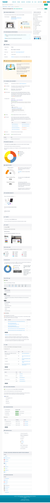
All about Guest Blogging (20, 496)
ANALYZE (46, 4)
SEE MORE (6, 332)
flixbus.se (6, 468)
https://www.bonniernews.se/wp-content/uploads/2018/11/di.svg (16, 330)
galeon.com (6, 480)
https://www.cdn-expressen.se (16, 129)
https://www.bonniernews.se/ (25, 124)
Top (45, 12)
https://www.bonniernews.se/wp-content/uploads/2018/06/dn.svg (16, 321)
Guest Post (36, 19)
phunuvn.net (6, 490)
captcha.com (6, 466)
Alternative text (7, 334)
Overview (36, 18)
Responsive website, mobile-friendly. (9, 229)
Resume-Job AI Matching (26, 496)
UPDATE (46, 8)
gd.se (5, 463)
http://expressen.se (22, 377)
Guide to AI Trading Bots (33, 496)
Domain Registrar (37, 32)
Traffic (36, 26)
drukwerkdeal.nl (7, 478)
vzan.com (6, 483)
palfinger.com (6, 470)
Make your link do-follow (25, 24)
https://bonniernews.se (23, 83)
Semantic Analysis (37, 22)
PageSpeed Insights (38, 25)
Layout (36, 28)
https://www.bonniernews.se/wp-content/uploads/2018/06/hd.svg (16, 328)
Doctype (6, 227)
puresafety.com (7, 492)
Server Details (37, 33)
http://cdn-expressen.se (15, 124)
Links (35, 29)
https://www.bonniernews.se (25, 353)
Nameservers (6, 417)
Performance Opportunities (38, 16)
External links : (7, 369)
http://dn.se (21, 375)
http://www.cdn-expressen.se (15, 127)
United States (26, 421)
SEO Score (36, 15)
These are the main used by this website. (13, 249)
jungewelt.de (6, 461)
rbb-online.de (6, 459)
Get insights (19, 171)
